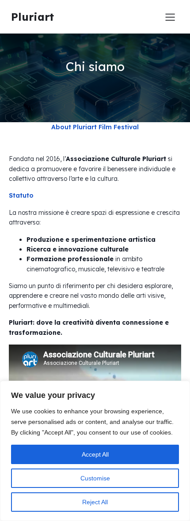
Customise (95, 478)
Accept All (95, 454)
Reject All (95, 502)
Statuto (21, 195)
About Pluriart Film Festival (95, 127)
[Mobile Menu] (170, 16)
